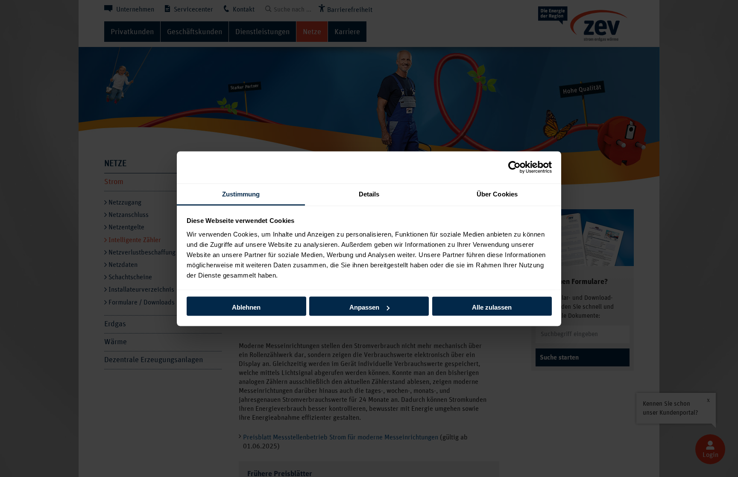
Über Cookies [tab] (497, 193)
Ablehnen (246, 307)
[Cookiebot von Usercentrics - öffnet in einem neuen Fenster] (514, 167)
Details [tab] (369, 193)
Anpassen (364, 307)
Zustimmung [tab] (241, 193)
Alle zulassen (492, 307)
